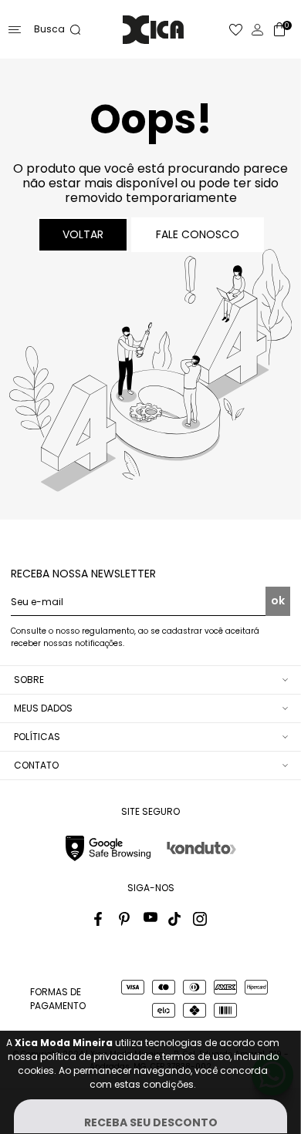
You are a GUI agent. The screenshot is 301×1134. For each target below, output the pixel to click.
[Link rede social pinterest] (125, 918)
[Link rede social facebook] (101, 918)
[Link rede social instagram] (199, 918)
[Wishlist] (236, 30)
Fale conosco (197, 234)
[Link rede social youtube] (150, 918)
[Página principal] (153, 29)
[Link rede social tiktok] (175, 918)
